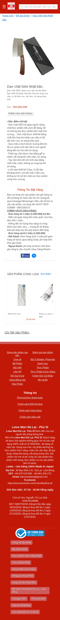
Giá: (9, 107)
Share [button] (26, 256)
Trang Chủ (7, 15)
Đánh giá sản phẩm (43, 352)
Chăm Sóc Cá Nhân (42, 376)
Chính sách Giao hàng (30, 410)
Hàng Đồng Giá (17, 380)
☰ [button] (4, 6)
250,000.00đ (20, 106)
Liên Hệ (17, 371)
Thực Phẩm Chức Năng (42, 371)
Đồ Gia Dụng (23, 15)
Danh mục (42, 363)
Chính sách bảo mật (30, 417)
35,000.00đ (30, 319)
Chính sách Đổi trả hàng (30, 404)
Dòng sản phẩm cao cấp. (17, 354)
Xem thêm (45, 274)
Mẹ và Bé (43, 380)
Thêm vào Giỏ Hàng (20, 113)
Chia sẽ (17, 359)
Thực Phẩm (43, 367)
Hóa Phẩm (17, 384)
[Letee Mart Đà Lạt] (11, 6)
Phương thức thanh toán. (30, 397)
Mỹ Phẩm (17, 363)
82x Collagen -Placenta (43, 359)
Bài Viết (17, 367)
